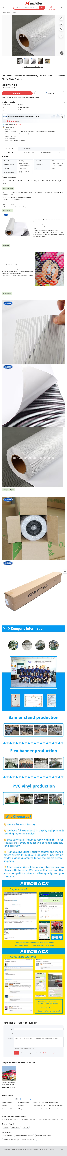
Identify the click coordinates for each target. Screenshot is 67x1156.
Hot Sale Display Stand (55, 1106)
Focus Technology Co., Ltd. (22, 1149)
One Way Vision (53, 1102)
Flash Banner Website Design (11, 1140)
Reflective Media (53, 1109)
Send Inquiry (17, 93)
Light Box (25, 1127)
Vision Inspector (7, 1135)
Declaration (51, 1149)
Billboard (5, 1127)
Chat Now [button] (51, 93)
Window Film (21, 1106)
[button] (59, 152)
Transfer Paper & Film (39, 1106)
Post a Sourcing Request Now (52, 1053)
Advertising (14, 12)
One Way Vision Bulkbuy (28, 1140)
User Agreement (43, 1149)
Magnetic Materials (7, 1109)
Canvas (4, 1106)
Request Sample (34, 97)
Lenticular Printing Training (43, 1135)
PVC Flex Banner (6, 1102)
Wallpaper (20, 1109)
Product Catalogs (26, 1099)
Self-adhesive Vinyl (23, 1102)
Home (3, 12)
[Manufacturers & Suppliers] (33, 3)
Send (16, 1053)
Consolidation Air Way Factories (24, 1135)
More (3, 1143)
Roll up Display (15, 1127)
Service (8, 12)
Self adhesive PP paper (40, 1109)
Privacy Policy (59, 1149)
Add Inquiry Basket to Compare (33, 67)
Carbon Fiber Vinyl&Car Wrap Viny (43, 1102)
